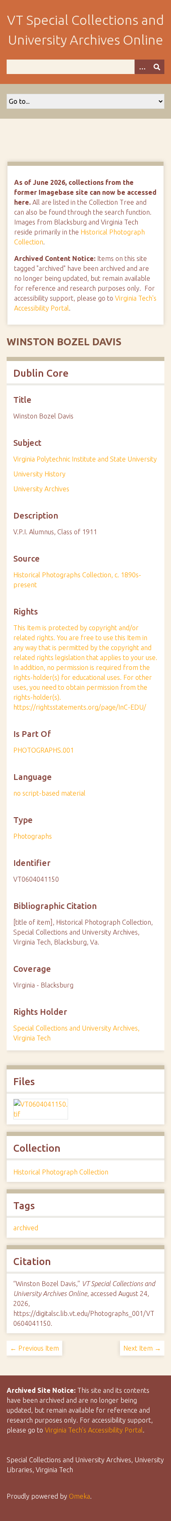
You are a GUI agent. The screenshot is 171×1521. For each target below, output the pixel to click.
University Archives (41, 489)
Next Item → (142, 1348)
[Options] (141, 67)
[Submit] (156, 67)
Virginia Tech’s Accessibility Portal (94, 1430)
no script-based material (49, 793)
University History (39, 474)
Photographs (32, 836)
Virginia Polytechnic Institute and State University (85, 459)
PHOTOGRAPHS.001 (43, 750)
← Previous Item (34, 1348)
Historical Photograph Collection (60, 1172)
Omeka (79, 1496)
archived (25, 1228)
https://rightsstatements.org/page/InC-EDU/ (79, 707)
